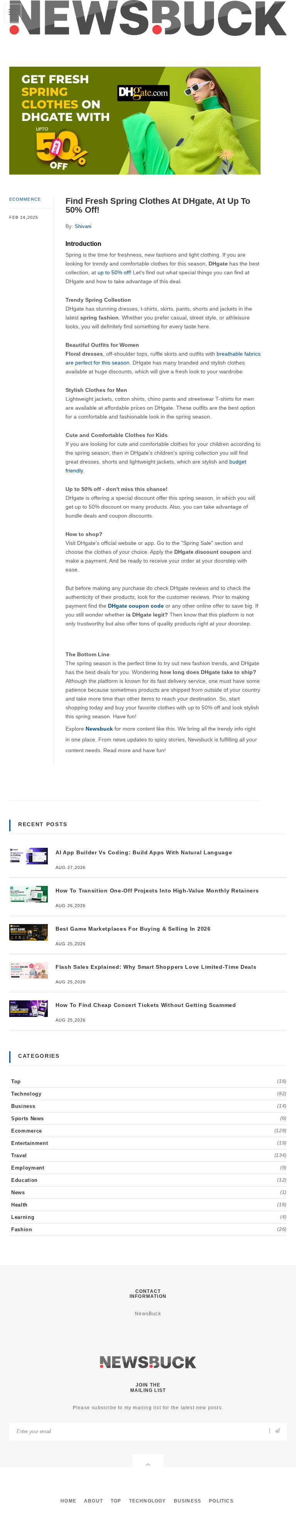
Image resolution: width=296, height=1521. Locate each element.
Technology (149, 1094)
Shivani (83, 226)
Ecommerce (25, 199)
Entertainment (149, 1143)
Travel (149, 1155)
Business (149, 1106)
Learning (149, 1217)
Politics (221, 1501)
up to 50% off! (115, 272)
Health (149, 1205)
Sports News (149, 1118)
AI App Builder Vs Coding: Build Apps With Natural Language (144, 852)
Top (149, 1081)
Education (149, 1180)
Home (68, 1501)
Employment (149, 1168)
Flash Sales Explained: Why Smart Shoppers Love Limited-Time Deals (156, 967)
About (93, 1501)
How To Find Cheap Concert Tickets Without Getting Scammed (146, 1005)
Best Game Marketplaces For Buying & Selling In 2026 (133, 929)
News (149, 1192)
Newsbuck (99, 729)
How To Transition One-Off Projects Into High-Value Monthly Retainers (157, 890)
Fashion (149, 1229)
